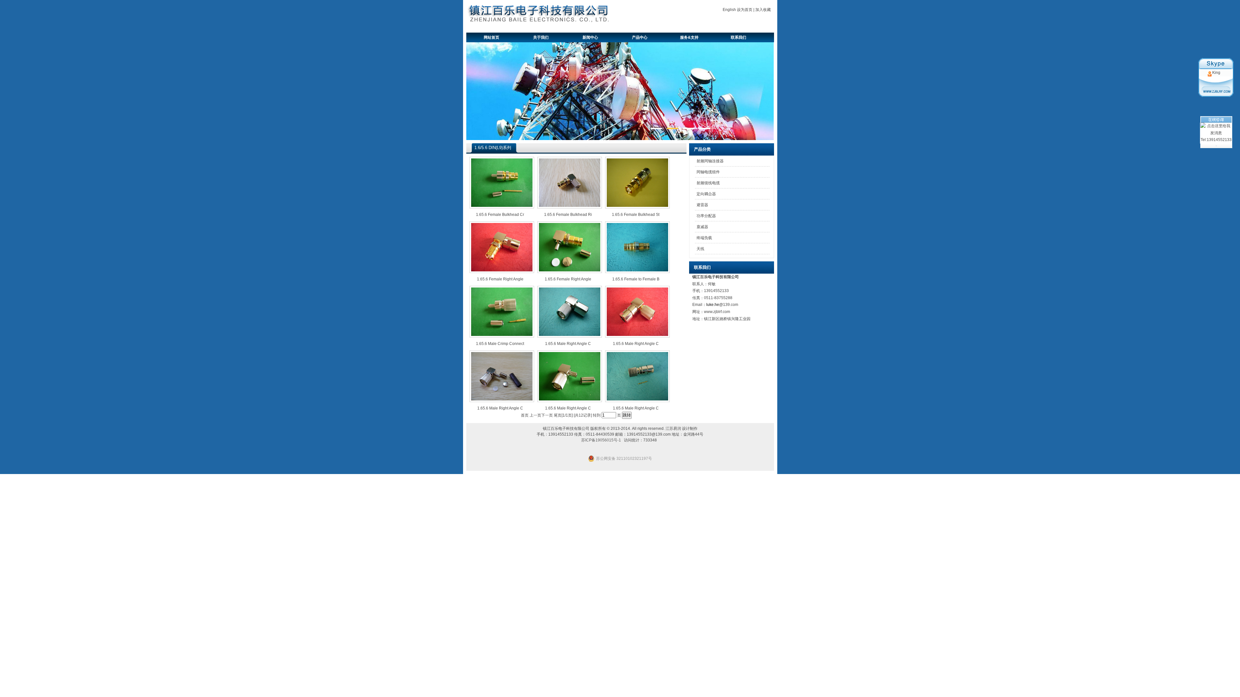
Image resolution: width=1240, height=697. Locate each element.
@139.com (728, 304)
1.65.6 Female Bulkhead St (635, 214)
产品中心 (639, 37)
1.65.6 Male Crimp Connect (500, 343)
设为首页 (744, 9)
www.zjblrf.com (717, 311)
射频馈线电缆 (708, 183)
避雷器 (702, 205)
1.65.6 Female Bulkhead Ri (568, 214)
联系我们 (738, 37)
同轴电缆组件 (708, 172)
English (729, 9)
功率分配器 (706, 216)
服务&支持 (689, 37)
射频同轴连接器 (710, 161)
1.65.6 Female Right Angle (500, 279)
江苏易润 (673, 428)
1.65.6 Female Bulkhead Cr (500, 214)
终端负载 (704, 238)
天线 (700, 249)
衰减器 (702, 227)
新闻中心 (590, 37)
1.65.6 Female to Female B (635, 279)
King (1216, 72)
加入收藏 (763, 9)
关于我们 (541, 37)
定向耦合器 (706, 194)
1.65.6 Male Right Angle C (568, 343)
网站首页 (491, 37)
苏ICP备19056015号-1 (601, 440)
